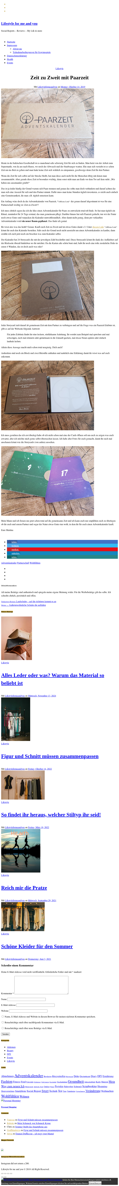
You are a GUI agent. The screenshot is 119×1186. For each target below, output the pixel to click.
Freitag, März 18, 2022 (38, 827)
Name (4, 999)
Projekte (59, 1086)
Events (10, 62)
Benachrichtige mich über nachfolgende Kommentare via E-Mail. (34, 1022)
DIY (9, 1053)
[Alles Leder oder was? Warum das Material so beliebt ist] (16, 659)
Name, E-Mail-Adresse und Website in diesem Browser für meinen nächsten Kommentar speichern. (50, 1016)
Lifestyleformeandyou (47, 86)
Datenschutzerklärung (17, 55)
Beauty (10, 1050)
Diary (94, 1076)
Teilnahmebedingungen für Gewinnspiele (32, 52)
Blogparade (69, 1076)
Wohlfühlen (35, 562)
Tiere (64, 1091)
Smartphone (20, 1090)
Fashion (6, 1081)
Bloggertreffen (58, 1076)
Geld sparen (45, 1082)
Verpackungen (80, 1091)
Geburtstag (37, 1082)
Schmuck (78, 1086)
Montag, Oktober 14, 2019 (73, 86)
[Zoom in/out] (11, 1173)
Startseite (11, 41)
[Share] (5, 1173)
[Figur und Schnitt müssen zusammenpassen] (15, 740)
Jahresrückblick (89, 1082)
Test (60, 1091)
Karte (98, 1081)
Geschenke (52, 1082)
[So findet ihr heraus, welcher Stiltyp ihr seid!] (23, 798)
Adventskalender (9, 562)
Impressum (12, 45)
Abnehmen (7, 1076)
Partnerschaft (23, 562)
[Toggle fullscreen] (8, 1173)
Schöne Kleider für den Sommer (37, 946)
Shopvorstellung (8, 1091)
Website (4, 1010)
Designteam (85, 1076)
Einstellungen (95, 1183)
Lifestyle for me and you (19, 23)
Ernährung (108, 1076)
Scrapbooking (89, 1086)
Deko (76, 1076)
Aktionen (11, 1046)
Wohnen (24, 1096)
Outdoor (47, 1086)
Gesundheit (76, 1081)
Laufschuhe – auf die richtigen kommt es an (28, 601)
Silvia (9, 1133)
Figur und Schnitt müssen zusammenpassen (50, 756)
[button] (12, 541)
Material (104, 1081)
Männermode (29, 1087)
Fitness (16, 1081)
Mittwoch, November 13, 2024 (42, 695)
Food (23, 1081)
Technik (53, 1091)
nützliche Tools (38, 1087)
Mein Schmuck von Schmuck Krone (34, 1123)
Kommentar (7, 993)
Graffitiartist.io (13, 1130)
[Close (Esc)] (2, 1173)
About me (17, 48)
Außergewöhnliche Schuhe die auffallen (23, 605)
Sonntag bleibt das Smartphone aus (31, 1126)
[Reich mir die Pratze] (20, 871)
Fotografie (29, 1082)
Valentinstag (71, 1091)
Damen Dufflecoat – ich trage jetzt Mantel (35, 1133)
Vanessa (11, 1119)
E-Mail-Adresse (8, 1004)
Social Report (34, 1091)
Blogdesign (48, 1076)
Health (10, 59)
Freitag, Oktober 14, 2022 (40, 768)
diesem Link (98, 226)
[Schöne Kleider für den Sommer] (23, 930)
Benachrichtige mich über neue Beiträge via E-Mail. (28, 1028)
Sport (45, 1091)
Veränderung (93, 1091)
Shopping (102, 1086)
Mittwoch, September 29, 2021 (42, 900)
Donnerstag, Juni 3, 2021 (39, 958)
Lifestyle (59, 68)
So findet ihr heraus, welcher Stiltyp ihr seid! (51, 815)
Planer (52, 1087)
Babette (10, 1123)
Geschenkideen (62, 1082)
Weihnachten (107, 1091)
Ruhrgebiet (68, 1086)
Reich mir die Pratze (24, 888)
